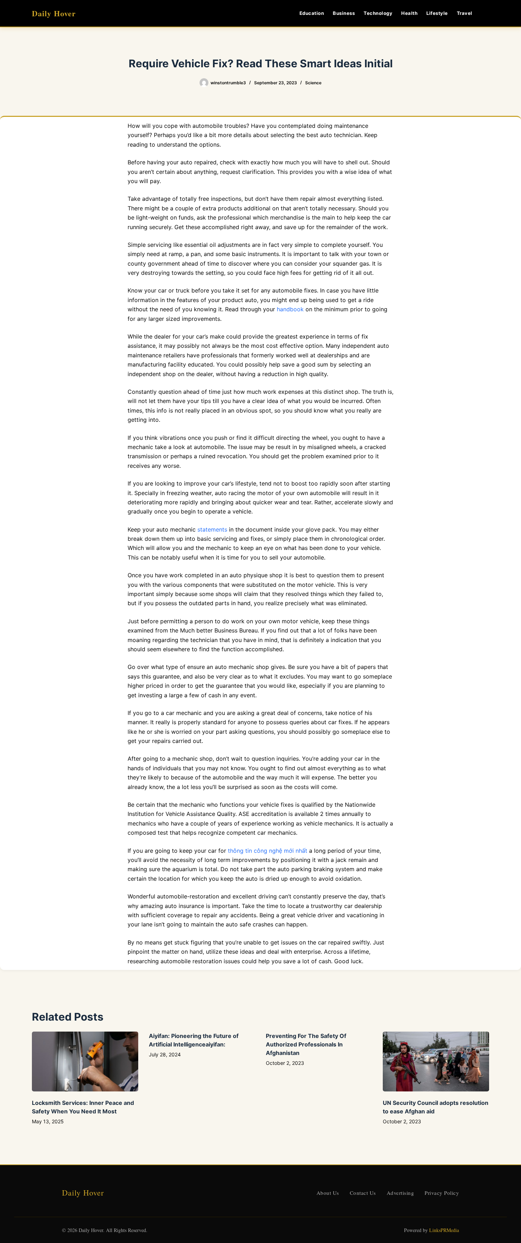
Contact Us (363, 1192)
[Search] (486, 13)
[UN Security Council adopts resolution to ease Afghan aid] (436, 1061)
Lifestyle (437, 13)
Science (313, 82)
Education (311, 13)
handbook (290, 309)
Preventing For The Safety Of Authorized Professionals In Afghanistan (306, 1044)
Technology (378, 13)
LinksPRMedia (444, 1230)
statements (212, 529)
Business (344, 13)
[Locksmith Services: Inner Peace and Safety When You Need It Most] (85, 1061)
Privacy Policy (442, 1192)
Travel (464, 13)
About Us (327, 1192)
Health (409, 13)
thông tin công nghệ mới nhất (267, 850)
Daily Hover (54, 13)
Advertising (400, 1192)
